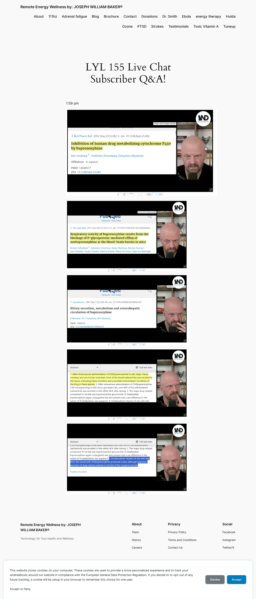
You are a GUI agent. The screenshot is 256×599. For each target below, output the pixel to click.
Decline (215, 579)
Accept (236, 579)
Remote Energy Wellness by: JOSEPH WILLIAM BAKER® (71, 6)
